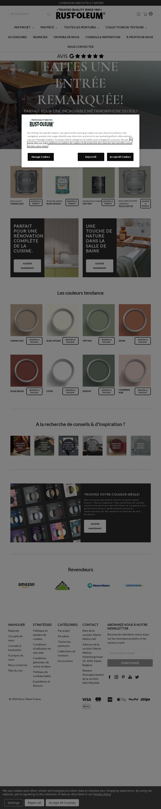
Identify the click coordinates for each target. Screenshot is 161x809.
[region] (80, 140)
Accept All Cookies (120, 157)
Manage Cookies (41, 157)
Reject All (90, 157)
